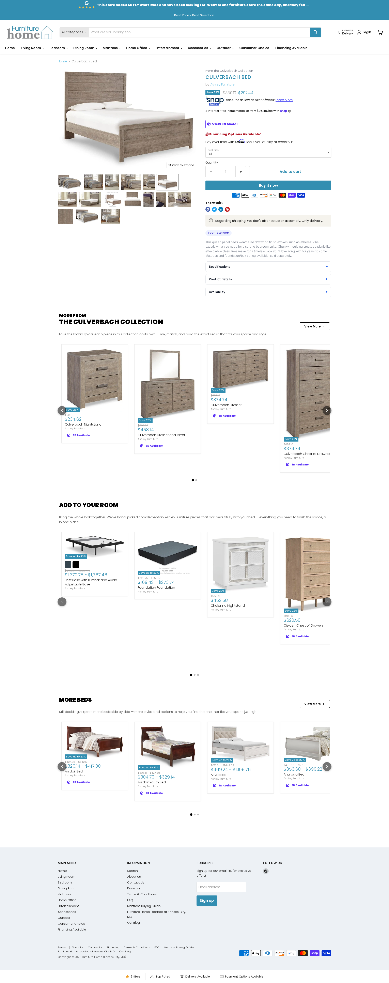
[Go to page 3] (198, 675)
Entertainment (168, 48)
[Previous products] (62, 410)
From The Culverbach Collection (229, 71)
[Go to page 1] (193, 480)
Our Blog (133, 922)
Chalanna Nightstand (228, 605)
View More (312, 326)
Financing (134, 888)
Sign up (207, 900)
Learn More (284, 100)
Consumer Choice (254, 48)
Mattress (111, 48)
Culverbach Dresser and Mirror (161, 435)
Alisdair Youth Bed (152, 782)
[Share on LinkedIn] (220, 209)
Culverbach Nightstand (83, 424)
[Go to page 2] (196, 480)
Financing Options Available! (235, 134)
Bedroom (57, 48)
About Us (134, 876)
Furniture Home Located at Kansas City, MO (86, 951)
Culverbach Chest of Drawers (307, 453)
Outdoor (224, 48)
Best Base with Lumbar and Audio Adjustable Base (91, 582)
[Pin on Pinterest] (227, 209)
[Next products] (327, 410)
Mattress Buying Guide (144, 906)
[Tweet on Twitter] (214, 209)
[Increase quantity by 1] (241, 171)
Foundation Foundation (156, 587)
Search (132, 871)
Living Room (31, 48)
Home (10, 48)
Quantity (211, 162)
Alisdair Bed (74, 771)
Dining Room (84, 48)
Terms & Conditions (142, 894)
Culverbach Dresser (226, 405)
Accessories (198, 48)
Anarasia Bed (294, 774)
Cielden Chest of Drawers (304, 625)
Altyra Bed (219, 774)
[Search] (315, 32)
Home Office (137, 48)
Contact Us (135, 882)
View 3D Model (224, 124)
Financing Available (291, 48)
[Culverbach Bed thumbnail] (69, 182)
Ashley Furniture (222, 84)
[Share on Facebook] (207, 209)
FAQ (130, 900)
